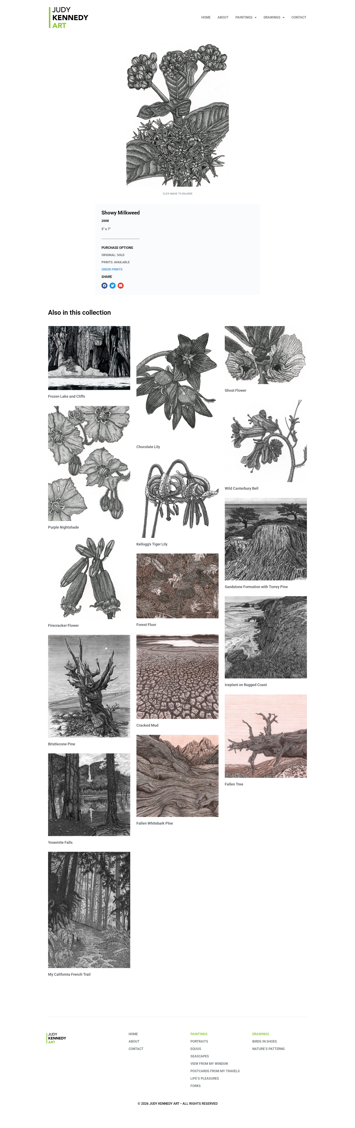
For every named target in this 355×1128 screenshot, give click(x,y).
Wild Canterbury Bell (241, 488)
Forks (195, 1086)
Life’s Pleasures (204, 1078)
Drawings (272, 17)
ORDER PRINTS (111, 269)
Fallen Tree (234, 784)
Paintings (243, 17)
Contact (299, 17)
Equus (195, 1049)
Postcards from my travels (215, 1071)
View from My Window (209, 1064)
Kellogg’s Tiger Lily (151, 544)
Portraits (199, 1041)
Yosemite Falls (60, 842)
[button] (104, 286)
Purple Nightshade (63, 527)
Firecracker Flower (63, 625)
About (223, 17)
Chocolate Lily (148, 447)
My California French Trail (69, 974)
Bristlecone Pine (61, 744)
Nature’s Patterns (268, 1049)
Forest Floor (146, 624)
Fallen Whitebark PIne (154, 823)
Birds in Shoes (264, 1041)
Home (206, 17)
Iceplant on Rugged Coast (246, 685)
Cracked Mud (147, 725)
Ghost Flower (235, 390)
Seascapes (199, 1056)
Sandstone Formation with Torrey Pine (256, 587)
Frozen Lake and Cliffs (66, 396)
